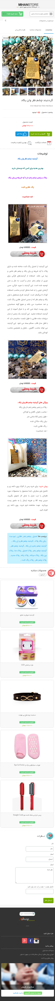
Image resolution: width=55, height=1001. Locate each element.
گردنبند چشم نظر (17, 546)
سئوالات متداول (48, 951)
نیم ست (12, 536)
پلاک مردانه (34, 555)
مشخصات (48, 30)
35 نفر (19, 134)
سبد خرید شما (12, 14)
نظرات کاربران (20, 30)
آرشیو (43, 575)
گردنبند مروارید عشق (27, 615)
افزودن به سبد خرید (38, 134)
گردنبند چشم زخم (39, 550)
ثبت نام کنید (17, 993)
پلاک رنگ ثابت (28, 560)
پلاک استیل (27, 550)
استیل (35, 536)
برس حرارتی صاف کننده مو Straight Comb (27, 815)
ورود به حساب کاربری (33, 993)
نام (53, 843)
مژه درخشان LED (27, 665)
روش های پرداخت (47, 958)
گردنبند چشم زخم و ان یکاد (36, 546)
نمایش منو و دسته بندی (39, 14)
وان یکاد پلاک (40, 541)
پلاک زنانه (24, 555)
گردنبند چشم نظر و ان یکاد (23, 541)
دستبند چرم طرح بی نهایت (27, 715)
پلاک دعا (18, 550)
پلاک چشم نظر (40, 560)
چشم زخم (27, 536)
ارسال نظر (48, 900)
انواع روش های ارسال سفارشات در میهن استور (37, 954)
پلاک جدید (15, 555)
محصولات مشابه (35, 30)
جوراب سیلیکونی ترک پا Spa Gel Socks (27, 765)
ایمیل (52, 854)
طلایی (19, 536)
